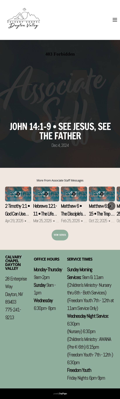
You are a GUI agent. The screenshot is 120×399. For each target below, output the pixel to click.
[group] (18, 206)
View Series (60, 234)
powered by (60, 393)
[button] (111, 206)
